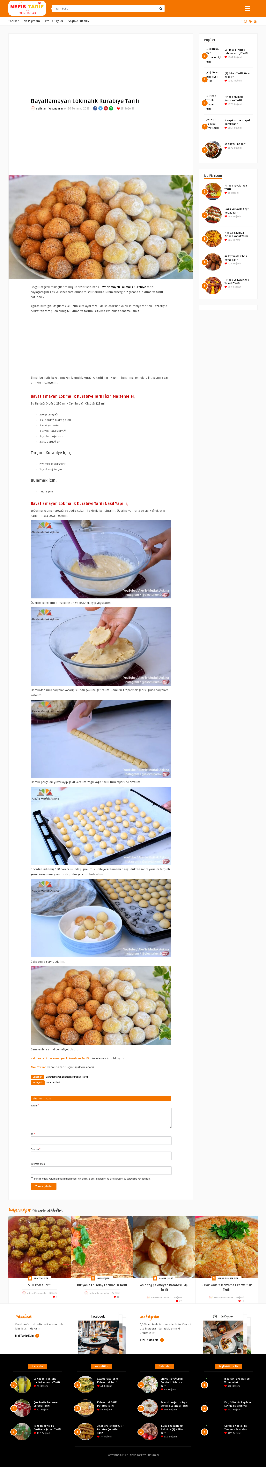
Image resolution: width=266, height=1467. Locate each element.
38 (101, 1409)
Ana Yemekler (41, 1278)
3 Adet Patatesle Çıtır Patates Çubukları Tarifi (110, 1429)
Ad (33, 1134)
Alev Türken (39, 1067)
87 (38, 1409)
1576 (230, 104)
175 (229, 263)
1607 (230, 57)
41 (101, 1386)
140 (229, 216)
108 (165, 1409)
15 (121, 108)
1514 (230, 127)
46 (165, 1389)
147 (229, 287)
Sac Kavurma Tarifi (236, 144)
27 (180, 1301)
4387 (230, 80)
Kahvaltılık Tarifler (228, 1278)
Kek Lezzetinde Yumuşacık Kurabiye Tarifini (61, 1058)
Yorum (35, 1105)
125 (229, 240)
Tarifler (13, 21)
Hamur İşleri (103, 1278)
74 (101, 1436)
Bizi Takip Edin (24, 1335)
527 (229, 1409)
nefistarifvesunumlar (49, 108)
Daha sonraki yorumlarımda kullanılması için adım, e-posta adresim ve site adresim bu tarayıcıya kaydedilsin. (92, 1179)
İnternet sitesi (38, 1164)
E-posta (36, 1149)
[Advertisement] (101, 62)
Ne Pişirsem (32, 21)
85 (38, 1386)
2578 (230, 147)
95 (228, 193)
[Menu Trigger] (247, 8)
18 (118, 1297)
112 (38, 1433)
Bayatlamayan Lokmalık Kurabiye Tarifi (67, 1077)
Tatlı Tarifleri (53, 1082)
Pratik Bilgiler (54, 21)
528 (229, 1386)
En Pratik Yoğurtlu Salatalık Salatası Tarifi (172, 1382)
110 (165, 1436)
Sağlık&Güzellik (78, 21)
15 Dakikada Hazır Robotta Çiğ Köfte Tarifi (172, 1429)
